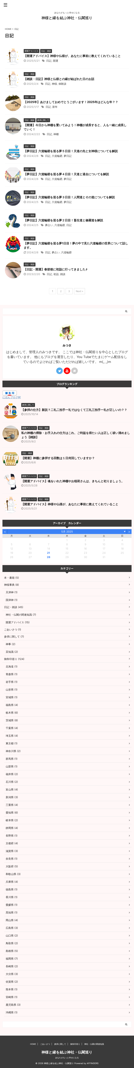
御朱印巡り (75, 1044)
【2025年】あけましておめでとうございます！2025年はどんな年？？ (71, 102)
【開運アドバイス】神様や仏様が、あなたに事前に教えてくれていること (72, 56)
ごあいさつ (45, 1044)
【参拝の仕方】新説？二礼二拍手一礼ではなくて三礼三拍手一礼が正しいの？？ (74, 409)
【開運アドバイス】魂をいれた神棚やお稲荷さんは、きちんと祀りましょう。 (72, 481)
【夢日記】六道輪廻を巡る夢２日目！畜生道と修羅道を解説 (63, 220)
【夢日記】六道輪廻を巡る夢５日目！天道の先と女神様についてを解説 (71, 151)
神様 (54, 83)
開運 (55, 60)
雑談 (62, 274)
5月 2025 (67, 531)
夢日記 (68, 156)
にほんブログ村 (11, 397)
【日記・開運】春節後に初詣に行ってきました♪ (55, 269)
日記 (48, 60)
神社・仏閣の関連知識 (94, 1044)
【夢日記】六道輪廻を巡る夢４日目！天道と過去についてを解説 (66, 174)
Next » (79, 291)
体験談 (62, 83)
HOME (33, 1044)
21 (48, 552)
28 (48, 557)
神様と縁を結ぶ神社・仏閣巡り (67, 18)
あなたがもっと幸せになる (67, 1057)
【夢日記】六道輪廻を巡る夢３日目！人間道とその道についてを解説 (69, 197)
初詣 (56, 274)
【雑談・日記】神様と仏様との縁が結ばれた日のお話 (59, 79)
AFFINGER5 (93, 1063)
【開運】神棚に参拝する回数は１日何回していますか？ (58, 458)
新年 (55, 106)
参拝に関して (60, 1044)
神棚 (56, 134)
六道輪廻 (57, 156)
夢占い (49, 225)
